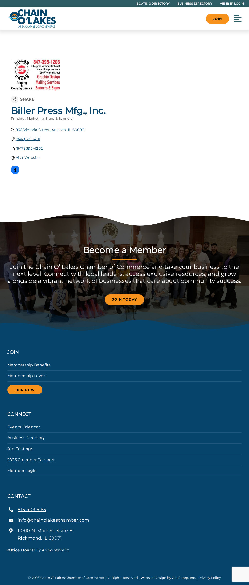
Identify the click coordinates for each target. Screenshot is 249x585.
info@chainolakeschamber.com (53, 520)
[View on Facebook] (15, 172)
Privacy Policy (209, 578)
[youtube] (24, 559)
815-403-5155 (32, 509)
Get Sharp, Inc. (184, 578)
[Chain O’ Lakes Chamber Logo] (31, 11)
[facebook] (8, 559)
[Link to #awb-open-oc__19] (238, 18)
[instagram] (16, 559)
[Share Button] (14, 99)
